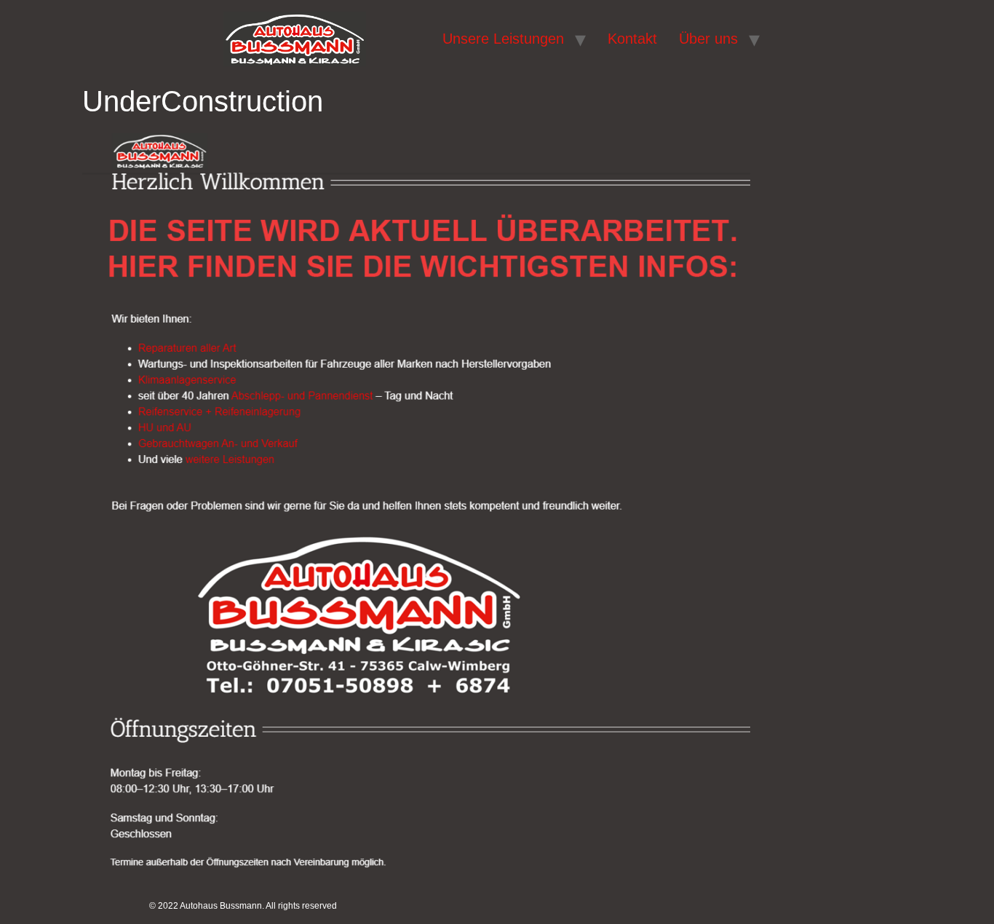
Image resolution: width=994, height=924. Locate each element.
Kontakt (632, 39)
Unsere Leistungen (503, 39)
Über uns (708, 39)
